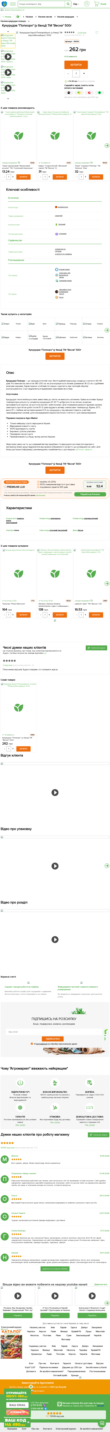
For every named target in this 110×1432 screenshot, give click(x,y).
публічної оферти (83, 449)
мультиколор (63, 207)
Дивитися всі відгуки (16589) (55, 1269)
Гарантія (67, 1363)
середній (58, 216)
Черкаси (31, 1331)
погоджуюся (42, 1044)
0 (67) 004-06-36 (34, 1408)
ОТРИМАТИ (17, 1412)
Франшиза (12, 1428)
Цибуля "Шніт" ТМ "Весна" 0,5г (88, 604)
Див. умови (20, 1125)
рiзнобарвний (11, 523)
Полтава (47, 1335)
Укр (75, 4)
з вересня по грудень (60, 250)
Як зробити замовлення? (52, 1371)
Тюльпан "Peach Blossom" (13, 604)
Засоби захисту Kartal (96, 1367)
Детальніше (40, 495)
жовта (8, 521)
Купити (76, 64)
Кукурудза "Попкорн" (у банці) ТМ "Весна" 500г (17, 739)
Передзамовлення (76, 1371)
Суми (68, 1335)
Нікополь (34, 1335)
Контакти (54, 1363)
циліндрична (56, 518)
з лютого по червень (63, 254)
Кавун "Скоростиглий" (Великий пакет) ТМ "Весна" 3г (53, 167)
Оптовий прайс (60, 1375)
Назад (8, 16)
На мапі (100, 1405)
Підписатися (53, 1039)
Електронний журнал (66, 1428)
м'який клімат (64, 269)
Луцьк (88, 1331)
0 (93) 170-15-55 (34, 1405)
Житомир (65, 1339)
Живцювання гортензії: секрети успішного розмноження (78, 988)
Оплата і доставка (83, 1363)
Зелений (61, 224)
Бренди (74, 1375)
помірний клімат (65, 281)
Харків (63, 1327)
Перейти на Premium (90, 494)
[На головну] (4, 4)
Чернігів (97, 1335)
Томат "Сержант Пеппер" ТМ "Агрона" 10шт (87, 167)
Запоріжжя (96, 1327)
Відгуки (99, 1363)
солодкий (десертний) (58, 530)
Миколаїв (100, 1331)
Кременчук (36, 1354)
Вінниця (63, 1331)
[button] (107, 145)
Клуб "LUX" (30, 1367)
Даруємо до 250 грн (72, 1367)
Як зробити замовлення (91, 1428)
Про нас (42, 1363)
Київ (53, 1327)
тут (45, 653)
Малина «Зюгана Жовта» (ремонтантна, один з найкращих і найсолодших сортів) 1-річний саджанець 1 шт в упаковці (54, 605)
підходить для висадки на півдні (64, 275)
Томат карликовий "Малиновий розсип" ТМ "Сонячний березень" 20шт (17, 167)
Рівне (58, 1335)
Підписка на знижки (48, 1367)
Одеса (74, 1327)
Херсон (42, 1331)
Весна (80, 530)
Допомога (31, 1371)
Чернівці (83, 1350)
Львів (53, 1331)
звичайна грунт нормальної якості (65, 292)
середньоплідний (91, 518)
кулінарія (62, 234)
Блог (31, 1363)
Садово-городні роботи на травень (22, 987)
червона (20, 518)
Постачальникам (97, 1371)
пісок (61, 297)
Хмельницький (83, 1335)
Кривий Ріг (76, 1331)
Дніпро (84, 1327)
